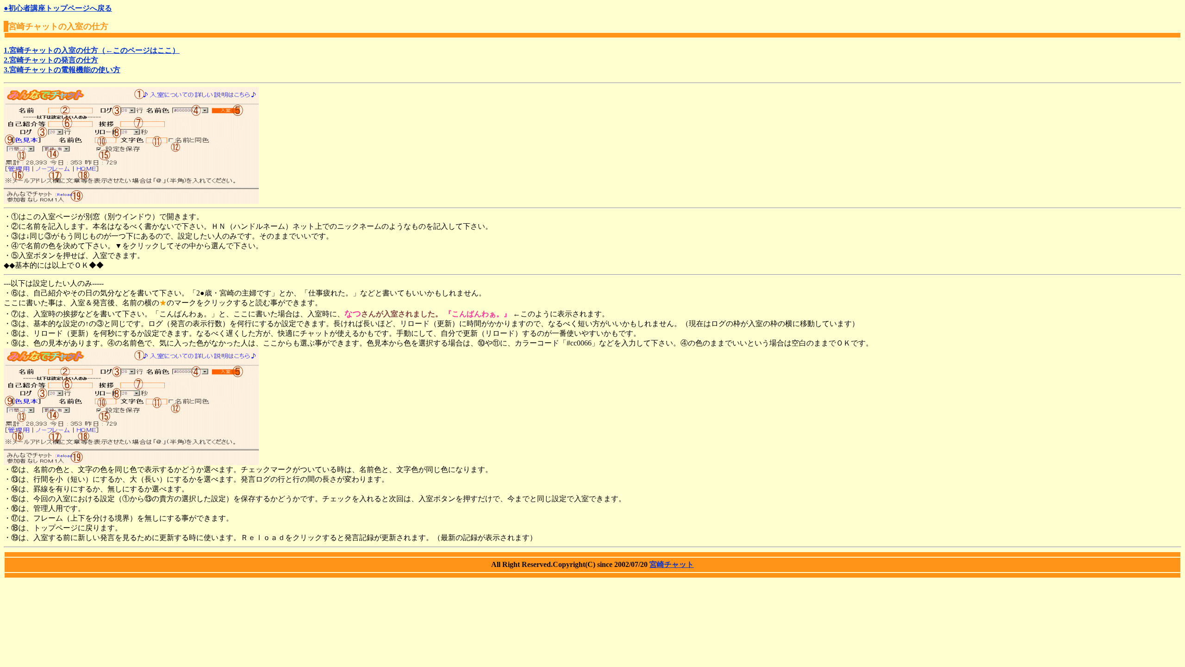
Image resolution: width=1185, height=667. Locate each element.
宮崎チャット (671, 564)
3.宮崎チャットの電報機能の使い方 (62, 70)
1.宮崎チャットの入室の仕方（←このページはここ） (92, 50)
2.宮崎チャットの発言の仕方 (51, 60)
